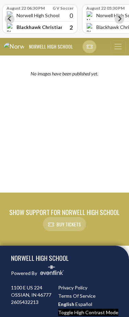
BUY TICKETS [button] (68, 224)
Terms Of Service (77, 296)
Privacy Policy (72, 287)
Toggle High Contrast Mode (88, 312)
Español (83, 304)
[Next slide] (119, 19)
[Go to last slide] (9, 19)
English (66, 304)
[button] (89, 46)
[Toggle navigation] (118, 46)
